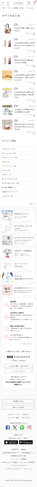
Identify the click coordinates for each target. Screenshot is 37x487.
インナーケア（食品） (14, 418)
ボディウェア (25, 418)
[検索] (8, 2)
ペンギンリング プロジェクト (14, 469)
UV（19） (7, 162)
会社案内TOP (15, 449)
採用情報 (23, 449)
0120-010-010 (22, 356)
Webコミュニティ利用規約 (10, 462)
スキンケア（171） (10, 149)
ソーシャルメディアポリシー (18, 465)
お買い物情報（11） (10, 187)
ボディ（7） (8, 175)
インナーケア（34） (10, 166)
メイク (18, 414)
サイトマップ (27, 469)
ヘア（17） (7, 170)
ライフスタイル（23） (11, 179)
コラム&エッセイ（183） (12, 183)
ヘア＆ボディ (25, 414)
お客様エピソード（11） (10, 192)
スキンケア (11, 414)
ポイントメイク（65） (11, 157)
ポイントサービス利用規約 (27, 462)
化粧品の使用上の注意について (11, 453)
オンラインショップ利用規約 (18, 459)
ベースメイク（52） (10, 153)
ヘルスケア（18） (8, 196)
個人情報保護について (28, 453)
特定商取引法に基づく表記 (18, 456)
